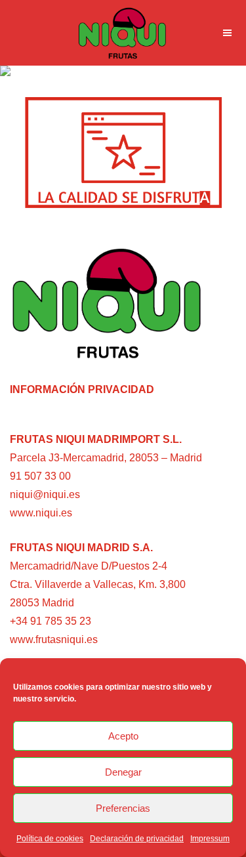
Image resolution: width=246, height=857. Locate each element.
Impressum (210, 838)
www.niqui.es (41, 512)
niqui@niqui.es (45, 494)
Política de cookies (49, 838)
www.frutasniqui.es (54, 639)
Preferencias (123, 808)
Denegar (123, 772)
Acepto (123, 736)
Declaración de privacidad (137, 838)
